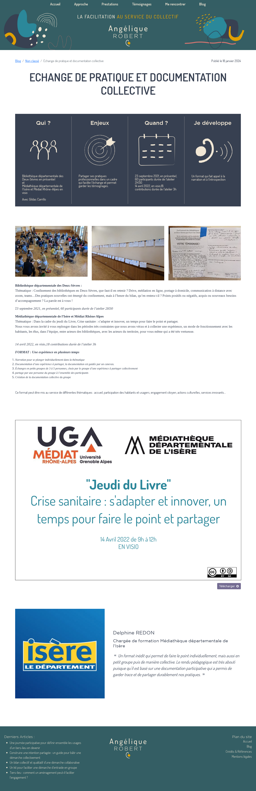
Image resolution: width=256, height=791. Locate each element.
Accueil (55, 4)
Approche (81, 4)
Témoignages (142, 4)
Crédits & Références (239, 751)
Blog (202, 4)
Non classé (32, 61)
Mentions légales (242, 756)
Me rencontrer (175, 4)
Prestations (110, 4)
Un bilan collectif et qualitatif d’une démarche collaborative (45, 762)
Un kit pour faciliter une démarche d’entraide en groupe (43, 767)
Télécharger (227, 586)
